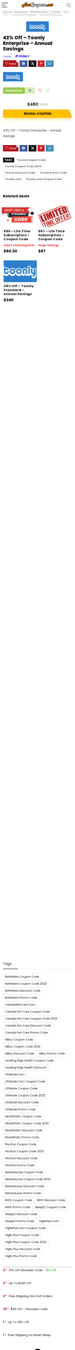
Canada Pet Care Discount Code (28, 1026)
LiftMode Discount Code (22, 1102)
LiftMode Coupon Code (21, 1088)
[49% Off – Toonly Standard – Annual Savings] (20, 263)
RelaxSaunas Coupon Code (24, 1172)
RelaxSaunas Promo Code (23, 1193)
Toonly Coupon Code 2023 (23, 166)
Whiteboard (38, 12)
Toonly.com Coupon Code (44, 179)
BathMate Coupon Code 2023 (26, 984)
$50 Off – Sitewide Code (29, 1309)
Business (21, 12)
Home (7, 12)
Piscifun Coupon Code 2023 (24, 1151)
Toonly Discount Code (20, 172)
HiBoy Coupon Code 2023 (22, 1047)
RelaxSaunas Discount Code (24, 1186)
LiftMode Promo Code (20, 1109)
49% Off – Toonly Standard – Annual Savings (19, 290)
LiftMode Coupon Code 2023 (25, 1095)
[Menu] (5, 5)
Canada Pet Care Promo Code (26, 1033)
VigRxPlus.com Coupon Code (25, 1228)
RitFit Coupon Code (18, 1200)
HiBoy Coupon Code (19, 1040)
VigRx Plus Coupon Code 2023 (25, 1242)
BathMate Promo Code (21, 998)
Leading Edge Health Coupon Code (29, 1060)
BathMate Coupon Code (22, 977)
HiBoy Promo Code (52, 1053)
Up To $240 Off (20, 1283)
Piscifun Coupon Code (20, 1144)
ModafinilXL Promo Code (22, 1137)
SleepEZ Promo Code (19, 1221)
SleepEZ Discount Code (21, 1214)
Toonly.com (13, 179)
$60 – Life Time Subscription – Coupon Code (17, 235)
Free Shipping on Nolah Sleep (29, 1335)
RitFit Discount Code (51, 1200)
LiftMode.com (15, 1074)
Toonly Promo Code (53, 172)
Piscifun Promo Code (19, 1165)
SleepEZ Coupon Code (50, 1207)
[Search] (69, 5)
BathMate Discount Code (22, 991)
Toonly (55, 12)
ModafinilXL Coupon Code (23, 1116)
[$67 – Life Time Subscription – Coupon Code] (54, 208)
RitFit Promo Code (17, 1207)
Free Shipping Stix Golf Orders (30, 1296)
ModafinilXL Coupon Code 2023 (27, 1123)
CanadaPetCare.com (20, 1005)
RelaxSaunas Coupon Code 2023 (27, 1179)
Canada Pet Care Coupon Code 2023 (31, 1019)
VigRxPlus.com (49, 1221)
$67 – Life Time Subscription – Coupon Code (51, 235)
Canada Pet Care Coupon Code (27, 1012)
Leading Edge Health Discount (26, 1067)
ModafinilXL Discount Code (23, 1130)
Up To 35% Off (18, 1322)
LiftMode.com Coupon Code (25, 1081)
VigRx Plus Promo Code (21, 1256)
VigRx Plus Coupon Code (22, 1235)
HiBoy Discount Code (19, 1053)
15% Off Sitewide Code (26, 1270)
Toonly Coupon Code (31, 160)
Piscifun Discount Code (21, 1158)
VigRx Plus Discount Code (22, 1249)
